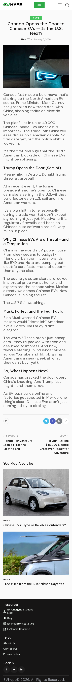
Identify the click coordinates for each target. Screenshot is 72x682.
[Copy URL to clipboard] (66, 421)
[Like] (6, 421)
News (36, 18)
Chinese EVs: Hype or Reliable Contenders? (34, 525)
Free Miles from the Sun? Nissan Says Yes (33, 584)
